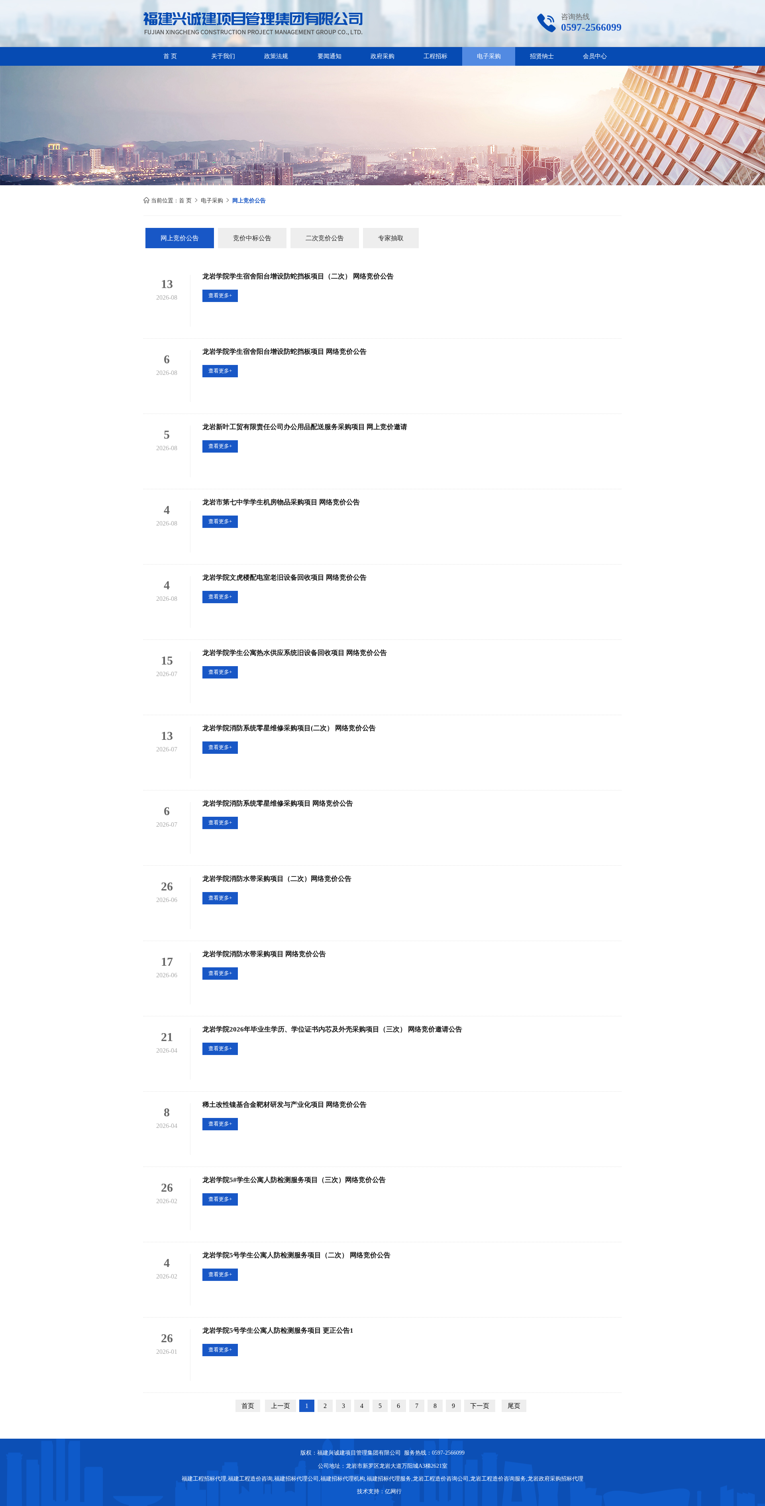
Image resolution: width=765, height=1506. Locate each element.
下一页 (479, 1405)
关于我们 (223, 56)
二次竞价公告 (325, 238)
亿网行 (394, 1491)
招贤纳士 (542, 56)
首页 (247, 1405)
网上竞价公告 (180, 238)
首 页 (170, 56)
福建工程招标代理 (204, 1479)
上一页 (280, 1405)
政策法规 (276, 56)
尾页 (514, 1405)
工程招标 (435, 56)
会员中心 (595, 56)
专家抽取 (391, 238)
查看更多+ (220, 295)
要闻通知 (329, 56)
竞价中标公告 (252, 238)
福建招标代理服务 (389, 1479)
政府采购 (382, 56)
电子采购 (489, 56)
